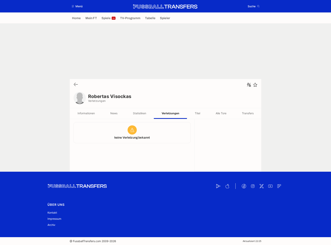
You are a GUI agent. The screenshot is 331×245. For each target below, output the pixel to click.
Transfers (248, 113)
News (113, 113)
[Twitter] (261, 186)
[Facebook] (244, 186)
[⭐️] (255, 84)
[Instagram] (253, 186)
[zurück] (76, 84)
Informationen (86, 113)
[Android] (218, 186)
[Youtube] (270, 186)
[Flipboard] (279, 186)
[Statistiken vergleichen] (249, 84)
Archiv (51, 224)
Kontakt (52, 212)
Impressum (54, 218)
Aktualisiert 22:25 (252, 241)
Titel (197, 113)
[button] (77, 6)
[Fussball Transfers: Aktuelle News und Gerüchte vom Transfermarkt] (165, 6)
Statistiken (139, 113)
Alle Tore (221, 113)
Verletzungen (170, 113)
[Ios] (227, 186)
